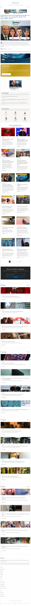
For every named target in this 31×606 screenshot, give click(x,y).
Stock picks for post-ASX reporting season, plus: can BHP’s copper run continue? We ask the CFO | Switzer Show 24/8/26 (15, 16)
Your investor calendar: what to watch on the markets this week (12, 311)
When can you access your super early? (8, 363)
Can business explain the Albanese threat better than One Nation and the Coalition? (7, 185)
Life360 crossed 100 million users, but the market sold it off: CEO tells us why (14, 326)
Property (2, 574)
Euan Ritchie (18, 257)
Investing (2, 572)
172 (17, 261)
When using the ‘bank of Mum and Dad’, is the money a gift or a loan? (13, 461)
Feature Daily (4, 183)
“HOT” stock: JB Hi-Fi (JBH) (22, 206)
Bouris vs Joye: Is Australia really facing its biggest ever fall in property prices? (15, 446)
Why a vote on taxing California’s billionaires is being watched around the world (14, 99)
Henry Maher (18, 146)
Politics (2, 576)
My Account (2, 592)
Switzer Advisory (3, 586)
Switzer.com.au (3, 584)
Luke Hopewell (4, 146)
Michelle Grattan (4, 170)
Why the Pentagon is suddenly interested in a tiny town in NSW (12, 394)
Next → (20, 261)
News (17, 137)
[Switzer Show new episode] (15, 12)
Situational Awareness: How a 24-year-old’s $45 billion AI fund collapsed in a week (15, 409)
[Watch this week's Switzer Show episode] (15, 85)
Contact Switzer (3, 596)
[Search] (29, 7)
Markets (3, 137)
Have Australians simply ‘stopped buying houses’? (10, 476)
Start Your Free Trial (6, 74)
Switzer (15, 2)
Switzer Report (3, 582)
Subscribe (2, 594)
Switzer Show (18, 170)
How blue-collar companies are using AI (8, 341)
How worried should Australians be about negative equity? (11, 430)
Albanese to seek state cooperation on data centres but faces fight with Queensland (15, 102)
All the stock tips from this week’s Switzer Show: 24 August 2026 (8, 250)
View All (28, 486)
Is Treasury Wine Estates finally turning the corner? (10, 96)
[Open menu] (1, 7)
